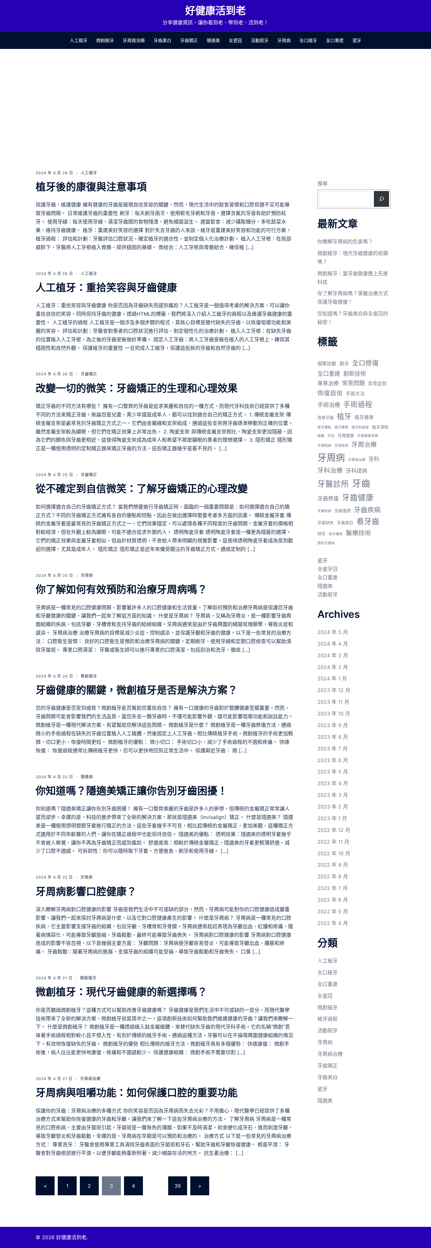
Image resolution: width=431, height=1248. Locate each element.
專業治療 (328, 383)
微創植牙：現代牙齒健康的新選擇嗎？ (121, 992)
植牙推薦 (341, 427)
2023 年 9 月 (332, 725)
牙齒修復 (328, 498)
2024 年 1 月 (332, 678)
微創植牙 (105, 40)
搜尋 (322, 183)
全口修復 (365, 363)
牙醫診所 (333, 484)
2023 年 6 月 (332, 760)
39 (177, 1186)
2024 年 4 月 (332, 644)
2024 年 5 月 (332, 632)
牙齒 (361, 483)
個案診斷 (326, 364)
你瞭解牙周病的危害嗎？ (345, 241)
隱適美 (213, 40)
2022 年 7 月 (332, 888)
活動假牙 (260, 40)
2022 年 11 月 (333, 842)
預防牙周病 (326, 543)
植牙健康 (364, 417)
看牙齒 (368, 521)
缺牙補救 (336, 534)
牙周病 (284, 40)
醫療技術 (358, 533)
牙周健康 (346, 435)
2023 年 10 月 (333, 713)
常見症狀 (377, 383)
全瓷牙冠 (327, 569)
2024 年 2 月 (332, 667)
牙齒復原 (342, 510)
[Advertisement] (215, 96)
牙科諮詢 (356, 471)
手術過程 (357, 404)
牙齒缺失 (325, 522)
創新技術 (354, 373)
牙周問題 (324, 446)
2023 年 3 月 (332, 795)
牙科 (374, 459)
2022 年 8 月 (332, 876)
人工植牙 (78, 40)
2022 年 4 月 (332, 923)
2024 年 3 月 (332, 655)
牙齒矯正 (189, 40)
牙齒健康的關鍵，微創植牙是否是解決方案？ (137, 690)
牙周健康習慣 (367, 436)
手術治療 (328, 404)
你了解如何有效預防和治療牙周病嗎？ (121, 589)
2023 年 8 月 (332, 737)
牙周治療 (364, 444)
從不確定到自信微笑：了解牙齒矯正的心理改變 (142, 488)
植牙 (344, 416)
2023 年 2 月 (332, 806)
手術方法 (355, 394)
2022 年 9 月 (332, 865)
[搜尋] (381, 199)
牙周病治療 (134, 40)
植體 (320, 436)
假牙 (344, 364)
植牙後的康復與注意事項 (91, 187)
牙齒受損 (324, 511)
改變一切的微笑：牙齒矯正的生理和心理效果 (137, 388)
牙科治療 (330, 470)
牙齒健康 (358, 497)
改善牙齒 (325, 417)
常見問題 (353, 382)
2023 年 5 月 (332, 771)
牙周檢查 (341, 446)
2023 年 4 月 (332, 783)
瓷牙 (356, 40)
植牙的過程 (360, 427)
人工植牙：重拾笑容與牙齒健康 (106, 287)
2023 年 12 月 (333, 690)
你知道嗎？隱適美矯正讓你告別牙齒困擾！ (131, 791)
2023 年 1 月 (332, 818)
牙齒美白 (162, 40)
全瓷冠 (235, 40)
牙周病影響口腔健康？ (86, 891)
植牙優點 (324, 427)
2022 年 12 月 (333, 830)
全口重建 (335, 40)
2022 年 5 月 (332, 911)
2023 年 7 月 (332, 748)
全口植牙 (308, 40)
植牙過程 (327, 1019)
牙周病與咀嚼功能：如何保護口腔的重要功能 (137, 1092)
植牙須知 (380, 427)
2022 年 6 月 (332, 900)
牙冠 (331, 436)
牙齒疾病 (367, 510)
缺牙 (321, 533)
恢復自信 (330, 393)
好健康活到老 (215, 10)
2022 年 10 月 (333, 853)
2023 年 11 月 (333, 702)
